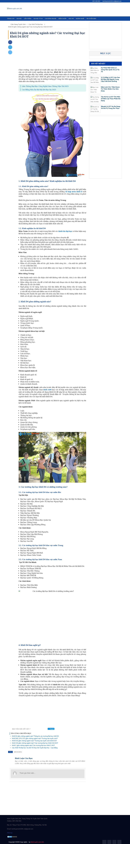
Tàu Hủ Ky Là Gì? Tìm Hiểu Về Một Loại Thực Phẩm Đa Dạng (110, 98)
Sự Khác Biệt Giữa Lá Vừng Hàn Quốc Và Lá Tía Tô (110, 69)
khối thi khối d (18, 752)
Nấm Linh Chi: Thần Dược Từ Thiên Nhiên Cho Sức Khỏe (110, 89)
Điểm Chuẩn (62, 18)
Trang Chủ (10, 18)
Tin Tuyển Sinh (91, 18)
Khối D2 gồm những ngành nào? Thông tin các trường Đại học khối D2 (35, 736)
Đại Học (19, 18)
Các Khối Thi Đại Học (36, 24)
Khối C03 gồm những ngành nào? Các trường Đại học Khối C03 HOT (35, 743)
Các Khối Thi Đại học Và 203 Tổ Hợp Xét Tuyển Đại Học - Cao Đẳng (34, 748)
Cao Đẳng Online (50, 18)
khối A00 (47, 389)
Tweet (51, 729)
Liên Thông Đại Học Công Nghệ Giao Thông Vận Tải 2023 (45, 86)
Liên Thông (27, 18)
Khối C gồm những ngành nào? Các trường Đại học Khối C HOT (33, 745)
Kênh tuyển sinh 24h (37, 842)
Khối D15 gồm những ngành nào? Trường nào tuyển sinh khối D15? (34, 741)
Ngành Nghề (80, 18)
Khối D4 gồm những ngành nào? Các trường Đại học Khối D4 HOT (30, 27)
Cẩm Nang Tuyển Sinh (18, 24)
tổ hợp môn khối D (73, 191)
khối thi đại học (65, 231)
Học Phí (71, 18)
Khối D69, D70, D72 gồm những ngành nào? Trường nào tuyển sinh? (35, 738)
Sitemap (9, 833)
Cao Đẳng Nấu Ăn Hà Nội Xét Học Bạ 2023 (39, 89)
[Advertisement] (86, 9)
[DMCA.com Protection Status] (12, 836)
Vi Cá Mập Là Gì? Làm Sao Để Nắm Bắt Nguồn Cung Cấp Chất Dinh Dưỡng (110, 79)
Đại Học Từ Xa (38, 18)
